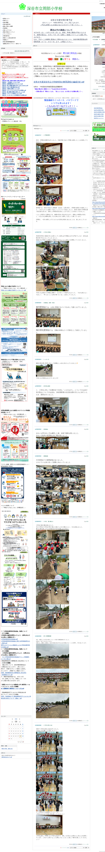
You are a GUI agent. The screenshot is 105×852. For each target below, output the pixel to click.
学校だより (5, 20)
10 (11, 731)
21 (20, 733)
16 (9, 733)
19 (15, 733)
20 (18, 733)
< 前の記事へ (96, 89)
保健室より (5, 39)
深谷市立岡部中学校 (99, 110)
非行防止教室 (47, 386)
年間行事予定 (6, 36)
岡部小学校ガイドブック (9, 32)
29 (15, 726)
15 (22, 731)
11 (13, 731)
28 (13, 726)
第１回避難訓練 (47, 636)
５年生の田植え (47, 232)
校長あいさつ (6, 18)
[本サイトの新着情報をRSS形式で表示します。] (101, 96)
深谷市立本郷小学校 (99, 116)
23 (9, 736)
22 (22, 733)
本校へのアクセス (7, 30)
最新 (93, 96)
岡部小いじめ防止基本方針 (9, 37)
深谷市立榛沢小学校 (99, 114)
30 (18, 726)
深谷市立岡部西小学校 (99, 112)
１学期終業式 (47, 135)
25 (13, 736)
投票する (75, 227)
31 (20, 726)
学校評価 (5, 28)
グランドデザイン (7, 34)
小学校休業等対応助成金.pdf (9, 639)
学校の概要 (5, 22)
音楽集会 (46, 429)
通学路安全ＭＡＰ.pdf (7, 757)
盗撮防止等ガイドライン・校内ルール (12, 43)
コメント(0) (85, 227)
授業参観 (46, 456)
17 (11, 733)
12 (15, 731)
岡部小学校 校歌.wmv (7, 748)
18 (13, 733)
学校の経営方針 (6, 24)
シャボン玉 (46, 359)
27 (11, 726)
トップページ (27, 16)
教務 (87, 135)
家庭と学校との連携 (8, 26)
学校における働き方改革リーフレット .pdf (13, 290)
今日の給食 (95, 39)
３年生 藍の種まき (48, 521)
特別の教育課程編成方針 (9, 41)
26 (9, 726)
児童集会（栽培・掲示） (49, 302)
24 (11, 736)
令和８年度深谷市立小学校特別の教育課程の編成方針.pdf (59, 82)
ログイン (101, 1)
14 (20, 731)
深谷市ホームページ (99, 118)
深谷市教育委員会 (98, 108)
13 (18, 731)
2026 (16, 719)
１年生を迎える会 (48, 725)
